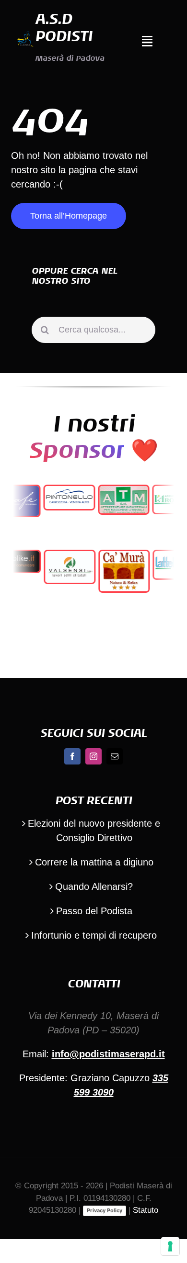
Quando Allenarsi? (94, 886)
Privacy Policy (104, 1210)
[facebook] (72, 756)
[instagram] (93, 756)
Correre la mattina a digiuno (94, 862)
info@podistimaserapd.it (108, 1054)
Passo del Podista (94, 911)
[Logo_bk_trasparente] (24, 35)
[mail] (114, 756)
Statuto (145, 1210)
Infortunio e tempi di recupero (94, 935)
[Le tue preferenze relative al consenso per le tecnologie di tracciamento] (170, 1246)
